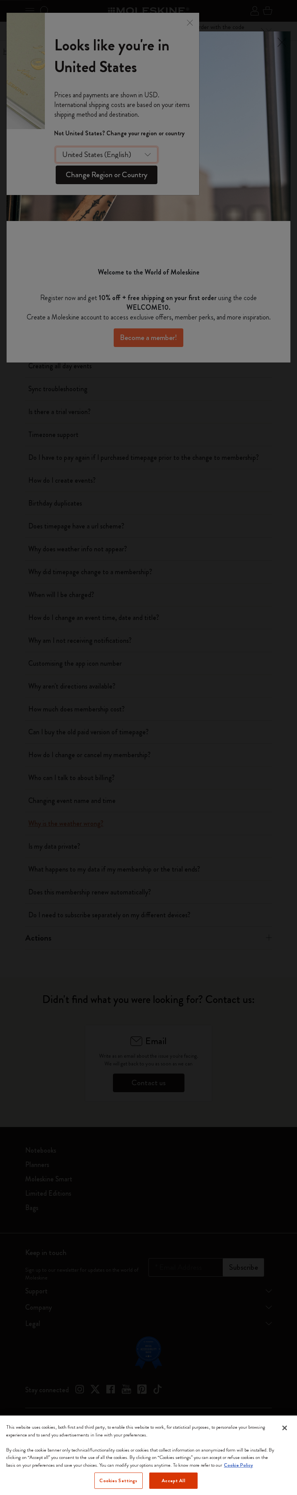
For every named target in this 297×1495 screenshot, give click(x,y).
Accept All (173, 1480)
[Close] (284, 1427)
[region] (148, 1455)
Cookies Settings (118, 1480)
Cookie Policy (238, 1465)
